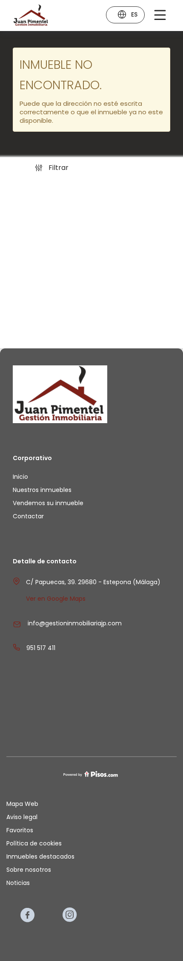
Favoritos (19, 830)
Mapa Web (22, 803)
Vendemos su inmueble (48, 503)
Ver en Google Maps (56, 598)
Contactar (28, 516)
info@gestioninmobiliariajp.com (75, 623)
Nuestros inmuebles (42, 489)
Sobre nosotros (28, 869)
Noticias (18, 882)
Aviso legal (21, 817)
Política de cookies (34, 843)
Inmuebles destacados (40, 856)
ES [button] (134, 14)
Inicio (20, 476)
